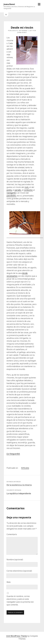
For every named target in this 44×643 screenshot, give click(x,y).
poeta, (9, 190)
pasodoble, (11, 195)
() (13, 453)
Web (9, 582)
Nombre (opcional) (15, 559)
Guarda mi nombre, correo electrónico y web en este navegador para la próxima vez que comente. (20, 600)
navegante (11, 193)
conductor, (28, 190)
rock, (27, 187)
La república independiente (19, 493)
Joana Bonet (9, 4)
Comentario (12, 534)
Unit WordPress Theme (16, 636)
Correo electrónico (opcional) (19, 571)
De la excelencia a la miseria (19, 485)
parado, (18, 190)
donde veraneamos (17, 274)
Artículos (25, 468)
